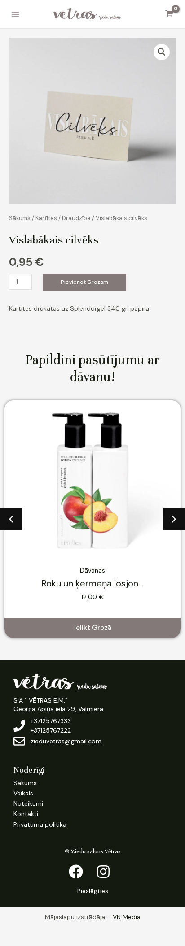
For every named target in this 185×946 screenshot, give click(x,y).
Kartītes (46, 218)
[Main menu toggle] (15, 14)
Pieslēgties (92, 891)
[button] (162, 52)
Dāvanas (92, 570)
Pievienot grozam (84, 282)
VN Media (127, 917)
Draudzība (76, 218)
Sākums (20, 218)
